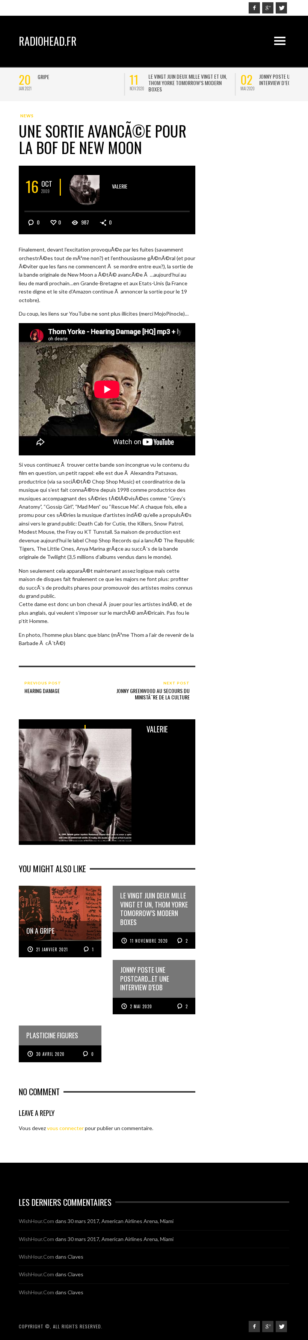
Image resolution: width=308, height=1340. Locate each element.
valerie (119, 186)
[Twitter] (281, 7)
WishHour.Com (36, 1221)
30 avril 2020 (50, 1054)
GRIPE (43, 76)
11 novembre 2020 (149, 941)
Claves (75, 1256)
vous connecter (65, 1128)
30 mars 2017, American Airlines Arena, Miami (121, 1221)
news (27, 115)
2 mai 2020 (141, 1006)
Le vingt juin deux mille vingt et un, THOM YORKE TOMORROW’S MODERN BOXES (187, 82)
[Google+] (267, 7)
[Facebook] (254, 7)
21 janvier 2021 (52, 949)
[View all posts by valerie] (87, 187)
